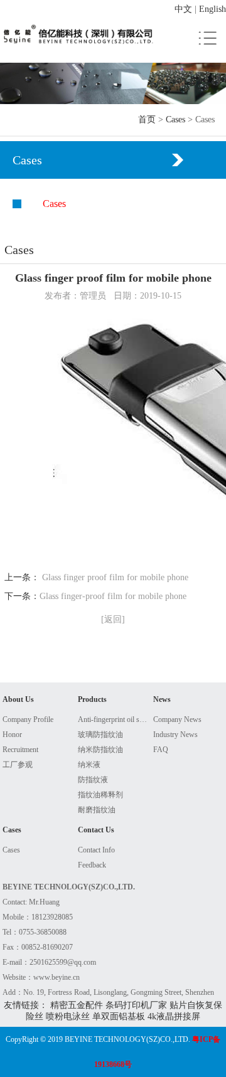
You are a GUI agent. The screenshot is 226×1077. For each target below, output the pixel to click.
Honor (12, 734)
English (212, 9)
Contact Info (96, 850)
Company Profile (28, 719)
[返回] (113, 619)
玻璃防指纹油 (100, 734)
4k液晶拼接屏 (174, 1016)
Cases (175, 119)
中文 (183, 9)
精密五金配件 (76, 1005)
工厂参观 (18, 764)
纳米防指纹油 (100, 749)
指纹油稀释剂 (100, 794)
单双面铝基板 (118, 1016)
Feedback (92, 865)
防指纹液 (93, 779)
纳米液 (89, 764)
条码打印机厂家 (136, 1005)
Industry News (175, 734)
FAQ (160, 749)
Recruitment (20, 749)
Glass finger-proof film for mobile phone (113, 596)
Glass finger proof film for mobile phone (115, 577)
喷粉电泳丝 (68, 1016)
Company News (177, 719)
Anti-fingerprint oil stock (113, 719)
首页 (147, 119)
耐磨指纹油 (97, 809)
